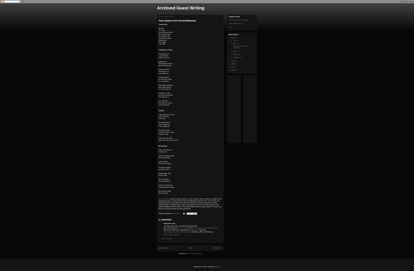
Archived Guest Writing (180, 8)
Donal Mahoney (163, 199)
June (235, 40)
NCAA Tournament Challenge (239, 20)
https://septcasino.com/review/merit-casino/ (177, 232)
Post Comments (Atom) (194, 253)
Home (190, 248)
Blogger (217, 267)
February (236, 57)
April (234, 51)
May (234, 43)
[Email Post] (183, 213)
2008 (233, 64)
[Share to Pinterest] (196, 214)
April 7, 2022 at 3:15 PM (171, 234)
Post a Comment (166, 238)
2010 (233, 38)
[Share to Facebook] (194, 214)
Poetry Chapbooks (235, 23)
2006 (233, 70)
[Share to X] (192, 214)
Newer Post (163, 248)
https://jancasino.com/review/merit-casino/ (205, 228)
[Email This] (188, 214)
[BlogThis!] (190, 214)
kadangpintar (195, 230)
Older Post (218, 248)
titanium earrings (183, 228)
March (235, 54)
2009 (233, 61)
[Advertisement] (237, 108)
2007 (233, 67)
